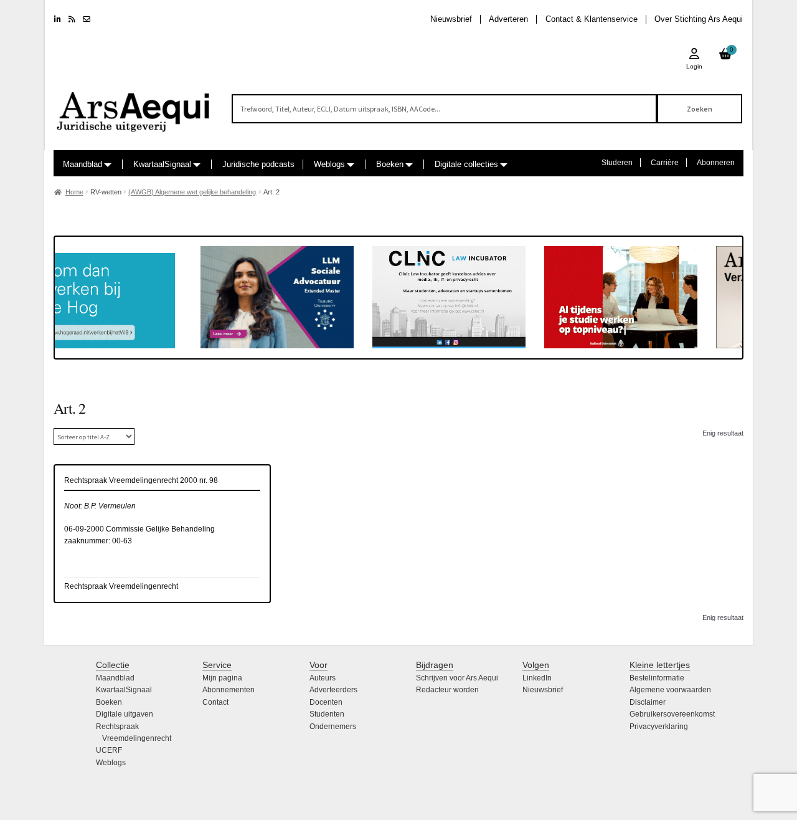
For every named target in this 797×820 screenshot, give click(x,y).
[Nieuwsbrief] (86, 19)
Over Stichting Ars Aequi (698, 19)
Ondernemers (332, 726)
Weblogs (329, 164)
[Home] (134, 106)
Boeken (389, 164)
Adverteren (508, 19)
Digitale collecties (466, 164)
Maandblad (82, 164)
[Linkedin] (57, 19)
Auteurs (322, 678)
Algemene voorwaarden (670, 689)
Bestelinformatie (657, 678)
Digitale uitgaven (124, 714)
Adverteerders (333, 689)
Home (74, 192)
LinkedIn (537, 678)
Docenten (325, 702)
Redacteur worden (447, 689)
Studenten (326, 714)
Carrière (665, 162)
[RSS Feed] (71, 19)
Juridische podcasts (258, 164)
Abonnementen (228, 689)
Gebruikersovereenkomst (672, 714)
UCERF (109, 750)
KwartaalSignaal (162, 164)
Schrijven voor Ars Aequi (457, 678)
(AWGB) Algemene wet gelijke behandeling (192, 192)
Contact (215, 702)
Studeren (617, 162)
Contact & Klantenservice (591, 19)
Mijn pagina (222, 678)
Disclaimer (648, 702)
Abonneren (716, 162)
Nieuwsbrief (451, 19)
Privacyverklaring (659, 726)
